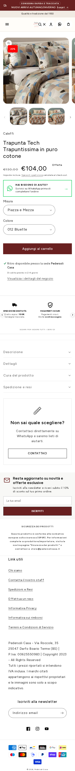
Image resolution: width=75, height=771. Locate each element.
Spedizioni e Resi (20, 589)
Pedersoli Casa (41, 769)
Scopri (61, 7)
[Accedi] (51, 24)
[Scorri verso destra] (70, 117)
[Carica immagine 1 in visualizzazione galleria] (18, 116)
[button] (7, 24)
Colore (8, 221)
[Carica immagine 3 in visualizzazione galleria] (56, 116)
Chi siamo (15, 570)
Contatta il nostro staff (26, 580)
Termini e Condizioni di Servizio (31, 627)
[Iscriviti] (61, 713)
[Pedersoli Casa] (37, 24)
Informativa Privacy (22, 608)
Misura (8, 201)
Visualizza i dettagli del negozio (30, 278)
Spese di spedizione (32, 175)
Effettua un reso (21, 599)
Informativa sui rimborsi (25, 617)
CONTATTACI (37, 453)
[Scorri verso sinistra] (4, 117)
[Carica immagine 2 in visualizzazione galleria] (37, 116)
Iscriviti (37, 511)
